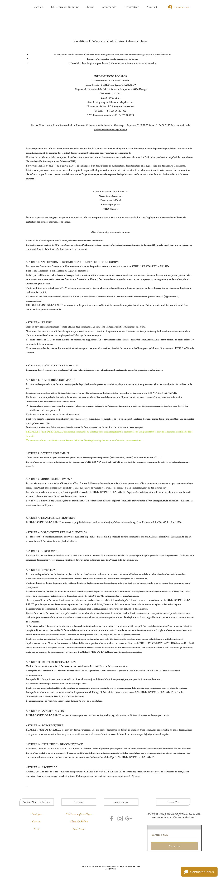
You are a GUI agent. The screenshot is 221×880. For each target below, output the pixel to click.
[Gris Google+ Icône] (128, 818)
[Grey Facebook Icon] (111, 818)
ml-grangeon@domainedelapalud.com (114, 102)
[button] (173, 802)
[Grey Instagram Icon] (120, 818)
